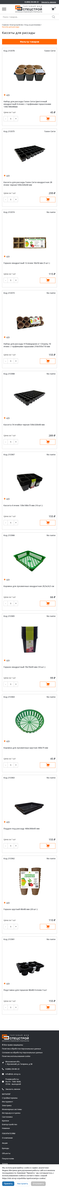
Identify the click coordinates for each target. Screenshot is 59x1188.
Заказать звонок (48, 2)
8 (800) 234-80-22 (32, 2)
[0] (52, 9)
